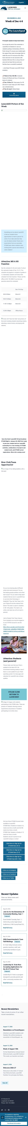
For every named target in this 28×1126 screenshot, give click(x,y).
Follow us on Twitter (8, 878)
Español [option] (21, 2)
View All (4, 1083)
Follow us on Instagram (9, 870)
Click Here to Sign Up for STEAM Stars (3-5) (14, 851)
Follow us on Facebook (9, 874)
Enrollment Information (14, 1123)
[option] (21, 2)
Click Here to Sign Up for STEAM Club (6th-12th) (14, 858)
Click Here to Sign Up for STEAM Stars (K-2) (14, 845)
